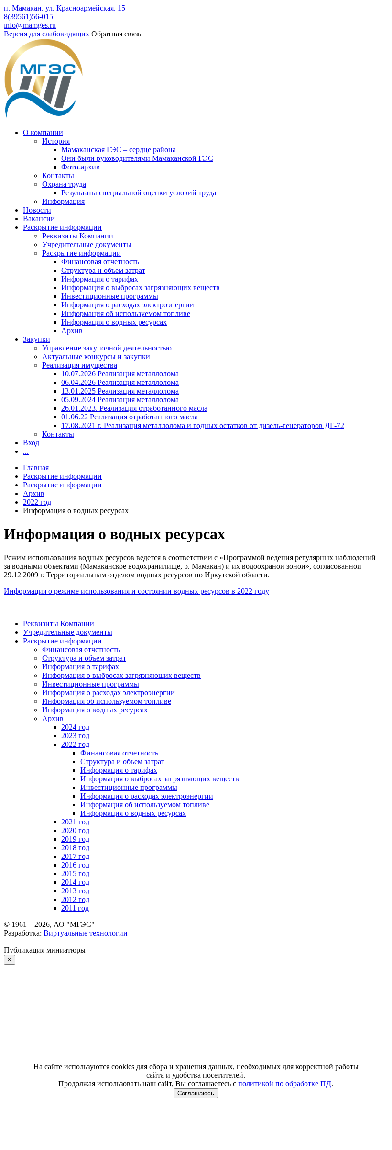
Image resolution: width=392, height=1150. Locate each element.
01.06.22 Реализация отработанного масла (129, 417)
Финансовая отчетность (100, 262)
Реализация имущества (79, 365)
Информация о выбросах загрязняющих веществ (140, 287)
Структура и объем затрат (103, 270)
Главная (36, 467)
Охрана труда (64, 184)
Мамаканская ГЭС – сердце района (118, 150)
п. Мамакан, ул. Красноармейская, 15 (64, 8)
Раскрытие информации (62, 227)
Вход (31, 443)
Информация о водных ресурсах (114, 322)
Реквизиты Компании (77, 236)
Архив (72, 331)
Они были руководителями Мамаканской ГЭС (137, 158)
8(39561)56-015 (28, 16)
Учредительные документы (86, 244)
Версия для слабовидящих (46, 34)
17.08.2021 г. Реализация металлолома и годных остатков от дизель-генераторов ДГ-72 (202, 425)
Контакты (58, 175)
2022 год (37, 502)
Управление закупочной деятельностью (107, 348)
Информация (63, 201)
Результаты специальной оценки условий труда (138, 193)
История (56, 141)
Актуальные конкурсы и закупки (96, 356)
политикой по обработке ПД (284, 1084)
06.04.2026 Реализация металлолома (120, 382)
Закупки (36, 339)
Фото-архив (80, 167)
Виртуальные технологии (86, 933)
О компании (43, 132)
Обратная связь (116, 34)
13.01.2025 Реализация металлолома (120, 391)
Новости (37, 210)
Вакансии (39, 218)
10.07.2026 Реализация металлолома (120, 374)
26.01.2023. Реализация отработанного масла (134, 408)
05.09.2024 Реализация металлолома (120, 399)
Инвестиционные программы (109, 296)
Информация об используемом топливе (125, 313)
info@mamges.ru (30, 25)
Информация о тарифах (99, 279)
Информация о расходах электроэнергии (127, 305)
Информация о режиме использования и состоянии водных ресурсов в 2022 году (136, 591)
